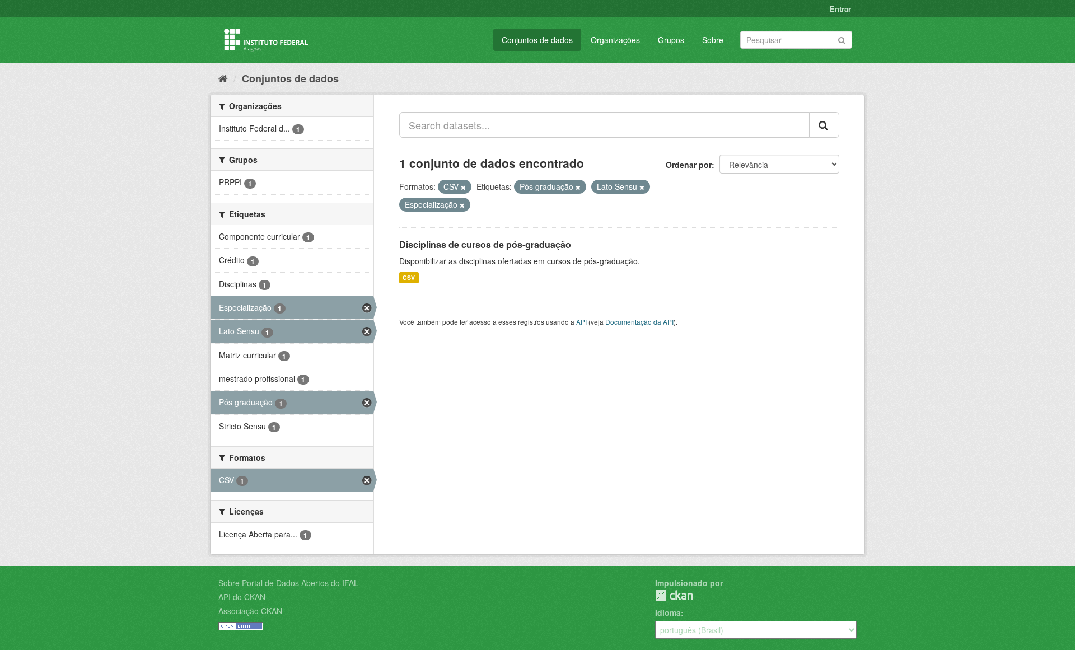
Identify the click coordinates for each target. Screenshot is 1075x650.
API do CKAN (241, 596)
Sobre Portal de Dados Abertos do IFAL (288, 582)
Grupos (671, 39)
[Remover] (463, 187)
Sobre (712, 39)
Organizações (615, 39)
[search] (824, 125)
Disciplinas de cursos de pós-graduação (485, 244)
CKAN (674, 595)
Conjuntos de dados (537, 39)
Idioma (668, 612)
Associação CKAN (250, 610)
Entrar (840, 8)
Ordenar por (689, 164)
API (581, 321)
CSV (409, 277)
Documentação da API (639, 321)
